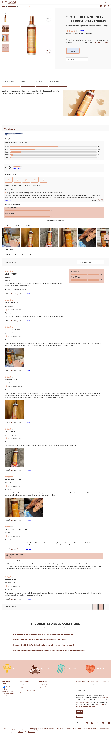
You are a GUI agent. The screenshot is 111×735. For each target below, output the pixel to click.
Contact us (79, 717)
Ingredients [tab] (55, 81)
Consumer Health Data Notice (8, 695)
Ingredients (42, 687)
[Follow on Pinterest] (103, 723)
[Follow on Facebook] (92, 723)
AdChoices (20, 732)
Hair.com (23, 684)
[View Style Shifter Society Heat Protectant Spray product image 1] (5, 18)
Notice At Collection (8, 691)
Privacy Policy (77, 728)
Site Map (68, 728)
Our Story (43, 681)
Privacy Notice (99, 704)
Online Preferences (104, 728)
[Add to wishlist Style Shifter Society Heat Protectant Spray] (48, 19)
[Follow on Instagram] (87, 723)
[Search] (105, 2)
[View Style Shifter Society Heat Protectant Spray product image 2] (5, 28)
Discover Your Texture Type (27, 691)
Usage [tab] (39, 81)
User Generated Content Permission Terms (42, 728)
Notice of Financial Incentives (86, 707)
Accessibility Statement (89, 728)
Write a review (90, 31)
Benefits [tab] (25, 81)
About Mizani (43, 684)
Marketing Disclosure (83, 702)
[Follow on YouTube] (109, 723)
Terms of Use (103, 697)
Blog (21, 687)
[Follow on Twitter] (98, 723)
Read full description (101, 42)
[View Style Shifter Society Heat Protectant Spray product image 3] (5, 38)
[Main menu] (2, 2)
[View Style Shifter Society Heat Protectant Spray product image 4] (5, 47)
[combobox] (77, 59)
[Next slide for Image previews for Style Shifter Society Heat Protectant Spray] (5, 53)
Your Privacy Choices (8, 688)
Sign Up (79, 712)
